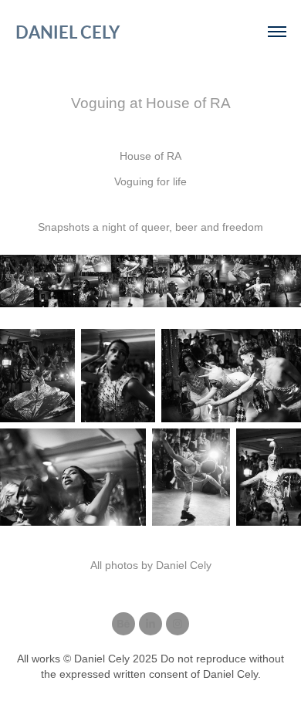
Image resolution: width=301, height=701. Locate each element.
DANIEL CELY (67, 31)
